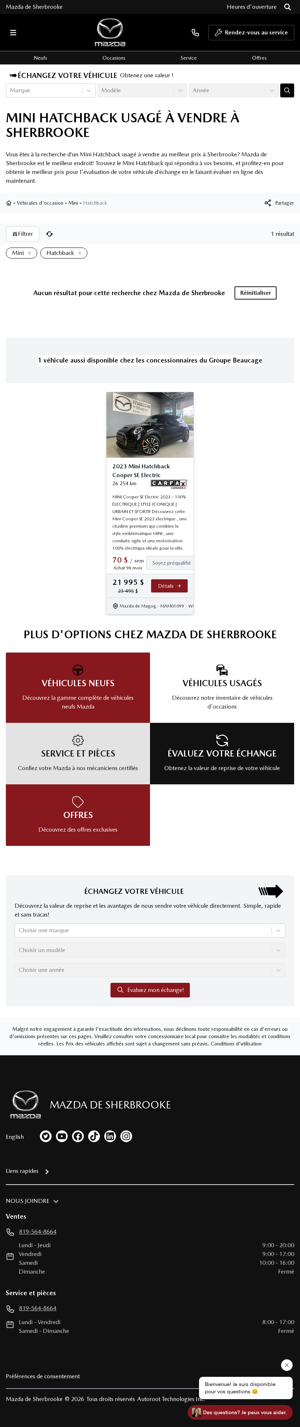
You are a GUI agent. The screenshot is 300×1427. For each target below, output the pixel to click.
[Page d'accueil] (9, 203)
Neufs (40, 58)
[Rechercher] (287, 7)
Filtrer (25, 233)
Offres (259, 58)
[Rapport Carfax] (169, 484)
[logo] (110, 32)
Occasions (113, 58)
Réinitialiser (255, 292)
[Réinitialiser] (49, 234)
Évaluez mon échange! (155, 989)
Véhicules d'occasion (40, 203)
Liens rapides (22, 1170)
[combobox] (10, 90)
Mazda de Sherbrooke (34, 6)
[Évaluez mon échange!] (287, 90)
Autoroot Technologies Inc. (171, 1399)
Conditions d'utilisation (236, 1044)
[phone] (195, 32)
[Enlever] (28, 253)
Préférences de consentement (43, 1376)
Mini (73, 203)
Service (189, 58)
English (15, 1136)
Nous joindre (27, 1200)
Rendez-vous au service (256, 32)
